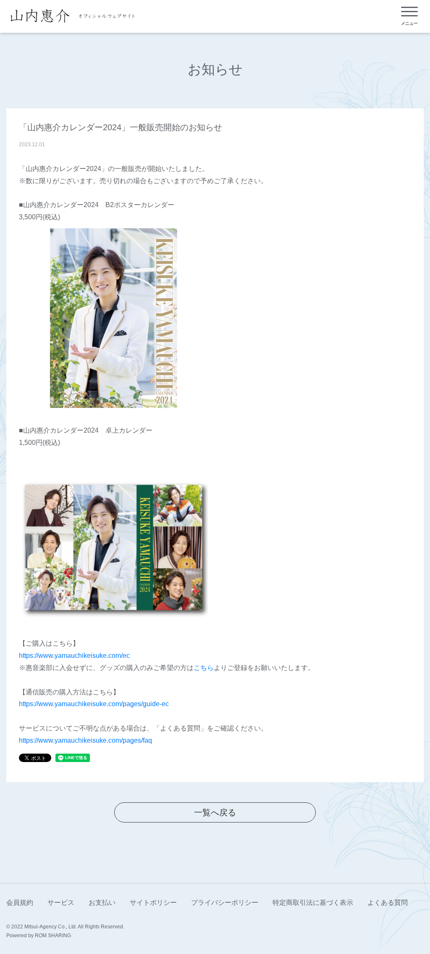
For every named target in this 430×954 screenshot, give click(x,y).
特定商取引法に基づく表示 (313, 902)
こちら (204, 667)
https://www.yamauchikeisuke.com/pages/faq (85, 740)
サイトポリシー (153, 902)
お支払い (102, 902)
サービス (60, 902)
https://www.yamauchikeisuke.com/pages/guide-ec (94, 703)
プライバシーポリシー (224, 902)
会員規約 (19, 902)
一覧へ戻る (215, 812)
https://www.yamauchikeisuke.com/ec (74, 655)
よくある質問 (387, 902)
